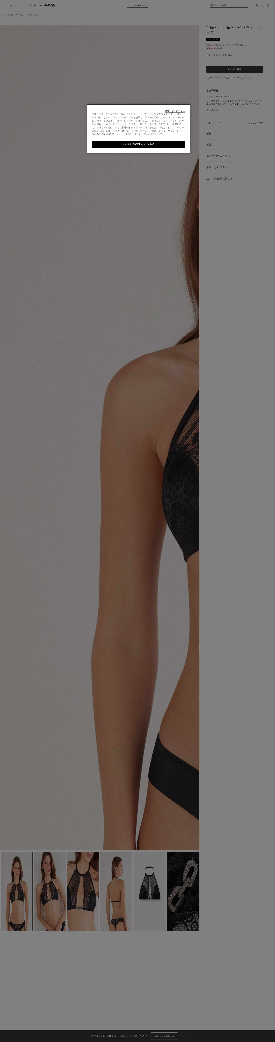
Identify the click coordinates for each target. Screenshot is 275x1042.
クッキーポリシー (122, 131)
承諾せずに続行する (175, 111)
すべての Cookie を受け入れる (138, 144)
